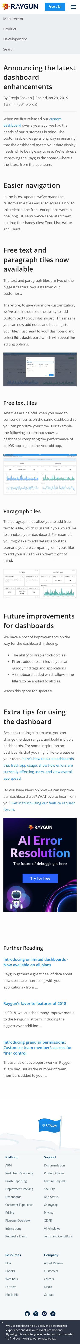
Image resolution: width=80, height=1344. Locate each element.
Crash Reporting (16, 1181)
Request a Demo (16, 1236)
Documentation (54, 1165)
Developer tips (15, 38)
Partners (10, 1287)
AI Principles (52, 1228)
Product (9, 28)
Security (49, 1189)
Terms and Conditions (58, 1236)
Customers (51, 1271)
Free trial (55, 6)
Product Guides (54, 1173)
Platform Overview (17, 1220)
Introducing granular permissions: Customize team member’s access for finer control (37, 1047)
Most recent (13, 18)
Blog (8, 1263)
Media (48, 1287)
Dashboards (13, 1197)
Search (9, 49)
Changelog (51, 1205)
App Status (51, 1197)
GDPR (48, 1220)
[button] (73, 6)
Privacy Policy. (47, 1338)
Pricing (9, 1212)
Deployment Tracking (19, 1189)
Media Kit (11, 1294)
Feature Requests (55, 1181)
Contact (49, 1294)
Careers (49, 1279)
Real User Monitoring (19, 1173)
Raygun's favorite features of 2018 (34, 1003)
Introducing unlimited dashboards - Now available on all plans (35, 962)
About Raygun (53, 1263)
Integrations (13, 1228)
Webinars (11, 1279)
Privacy (48, 1212)
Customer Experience (19, 1205)
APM (8, 1165)
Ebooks (10, 1271)
